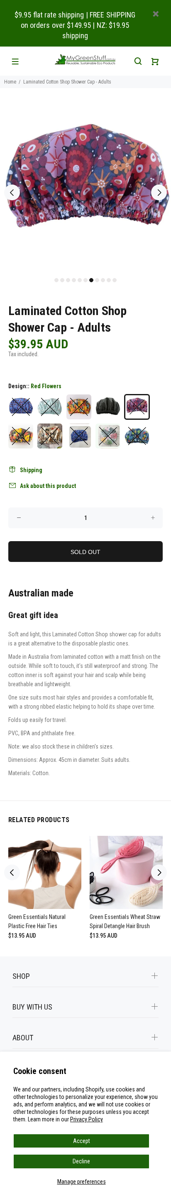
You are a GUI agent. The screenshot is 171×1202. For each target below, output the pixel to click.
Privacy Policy (86, 1119)
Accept (81, 1141)
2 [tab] (62, 280)
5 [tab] (80, 280)
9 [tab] (103, 280)
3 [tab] (68, 280)
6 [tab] (85, 280)
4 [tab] (74, 280)
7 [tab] (91, 280)
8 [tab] (97, 280)
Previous (12, 192)
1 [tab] (56, 280)
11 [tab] (114, 280)
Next (159, 192)
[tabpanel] (85, 187)
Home (10, 82)
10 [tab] (109, 280)
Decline (81, 1161)
